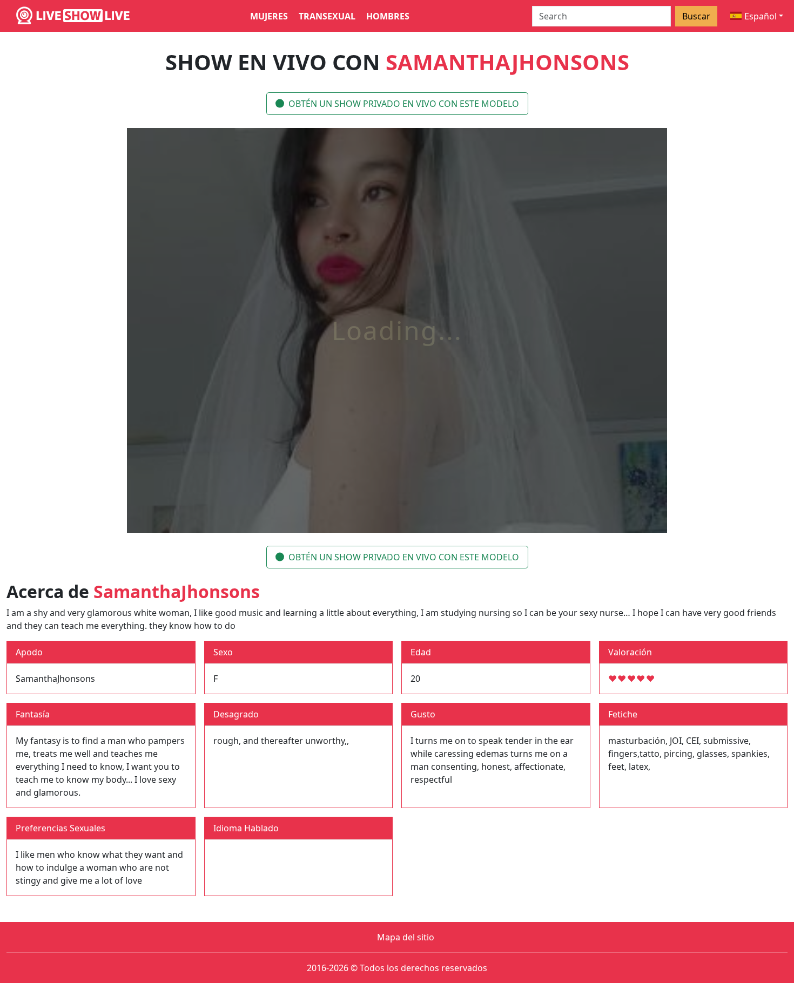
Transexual (327, 16)
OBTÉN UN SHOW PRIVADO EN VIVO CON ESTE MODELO (403, 104)
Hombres (387, 16)
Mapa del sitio (405, 937)
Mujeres (269, 16)
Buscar (696, 16)
